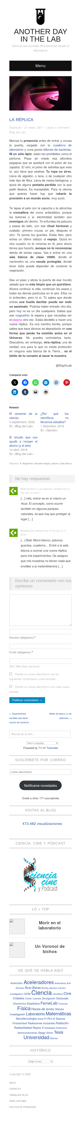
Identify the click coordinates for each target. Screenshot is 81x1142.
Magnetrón (27, 463)
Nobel (40, 1018)
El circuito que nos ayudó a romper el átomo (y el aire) (23, 441)
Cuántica (37, 998)
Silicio (49, 1032)
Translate (52, 748)
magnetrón (22, 315)
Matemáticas (58, 1013)
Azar (28, 987)
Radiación (62, 1023)
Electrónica (19, 1003)
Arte (69, 983)
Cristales (18, 998)
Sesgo (41, 1033)
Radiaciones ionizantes (41, 1023)
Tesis (58, 1032)
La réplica (21, 119)
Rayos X (38, 1027)
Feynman (63, 1003)
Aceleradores (39, 982)
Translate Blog (18, 1095)
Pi (45, 1018)
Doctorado (62, 998)
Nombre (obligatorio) (22, 637)
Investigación (17, 1014)
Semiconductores (27, 1032)
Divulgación (48, 998)
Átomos (54, 1038)
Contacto (15, 1088)
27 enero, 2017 (33, 127)
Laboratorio (35, 1013)
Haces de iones (42, 1008)
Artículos (20, 987)
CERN (27, 993)
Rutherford (61, 1027)
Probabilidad (19, 1023)
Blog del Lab (17, 132)
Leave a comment (57, 127)
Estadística (33, 1003)
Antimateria (60, 983)
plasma (55, 463)
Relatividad (49, 1027)
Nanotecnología (42, 463)
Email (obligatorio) (21, 652)
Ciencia (41, 992)
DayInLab (15, 127)
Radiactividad (23, 1027)
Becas (36, 987)
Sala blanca (66, 463)
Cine (67, 993)
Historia (59, 1009)
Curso (28, 998)
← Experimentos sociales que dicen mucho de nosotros (19, 718)
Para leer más (17, 1101)
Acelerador (16, 983)
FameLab (49, 1003)
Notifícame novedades (40, 785)
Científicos (58, 993)
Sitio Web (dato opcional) (24, 666)
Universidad (36, 1037)
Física (24, 1008)
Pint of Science (56, 1018)
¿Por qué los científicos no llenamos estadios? (54, 418)
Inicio (12, 1082)
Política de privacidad (22, 1107)
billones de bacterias (57, 149)
